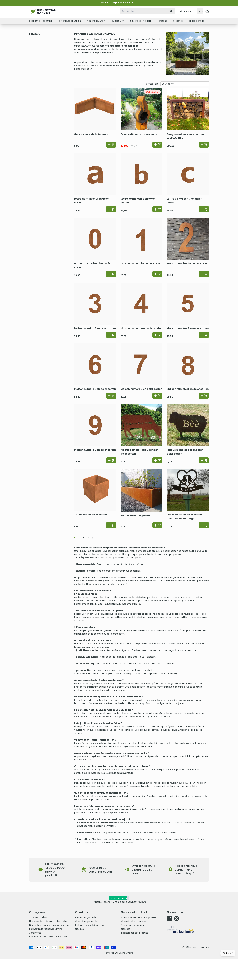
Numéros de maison (140, 21)
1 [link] (74, 537)
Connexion (186, 11)
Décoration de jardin (41, 21)
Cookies (79, 929)
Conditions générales (86, 921)
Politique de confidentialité (89, 925)
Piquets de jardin (96, 21)
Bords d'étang (196, 21)
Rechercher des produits (134, 932)
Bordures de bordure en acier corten (49, 936)
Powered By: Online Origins (119, 952)
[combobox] (147, 11)
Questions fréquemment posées (138, 917)
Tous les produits (38, 917)
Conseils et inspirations (133, 921)
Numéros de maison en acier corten (48, 921)
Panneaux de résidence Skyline (45, 929)
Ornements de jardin (70, 21)
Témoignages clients (132, 925)
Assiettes (178, 21)
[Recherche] (171, 11)
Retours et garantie (85, 917)
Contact (125, 929)
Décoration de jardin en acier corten (49, 925)
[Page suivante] (92, 538)
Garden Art (118, 21)
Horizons (162, 21)
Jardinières (35, 932)
